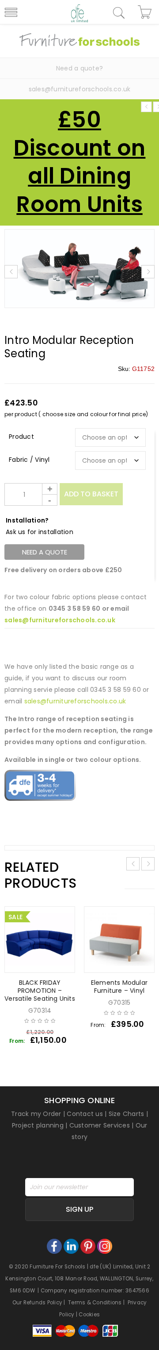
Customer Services (99, 1125)
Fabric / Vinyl (29, 460)
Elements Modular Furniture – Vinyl (119, 986)
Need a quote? (79, 68)
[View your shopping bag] (146, 12)
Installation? (27, 520)
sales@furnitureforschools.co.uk (80, 89)
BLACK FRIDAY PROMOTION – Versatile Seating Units (39, 990)
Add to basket (91, 494)
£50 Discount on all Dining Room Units (80, 162)
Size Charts (126, 1113)
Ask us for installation (39, 531)
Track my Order (36, 1113)
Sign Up (79, 1209)
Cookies (89, 1314)
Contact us (85, 1113)
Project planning (38, 1125)
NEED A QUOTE (44, 552)
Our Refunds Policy (37, 1302)
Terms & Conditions (95, 1302)
